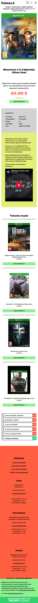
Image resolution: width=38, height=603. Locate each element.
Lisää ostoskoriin (19, 101)
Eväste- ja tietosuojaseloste (19, 472)
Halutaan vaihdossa (11, 438)
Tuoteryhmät (16, 7)
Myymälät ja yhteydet (19, 466)
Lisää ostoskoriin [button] (19, 263)
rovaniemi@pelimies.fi (19, 526)
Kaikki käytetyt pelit (17, 9)
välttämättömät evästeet (27, 590)
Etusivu (8, 7)
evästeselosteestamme (15, 593)
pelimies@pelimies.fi (19, 493)
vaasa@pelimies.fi (19, 563)
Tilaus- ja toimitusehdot (19, 469)
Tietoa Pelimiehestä (19, 462)
